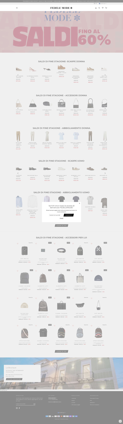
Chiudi (61, 218)
